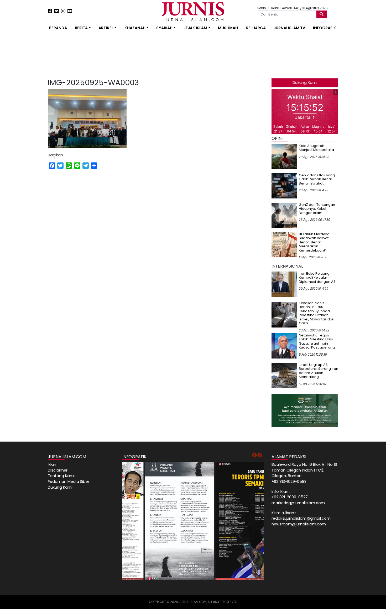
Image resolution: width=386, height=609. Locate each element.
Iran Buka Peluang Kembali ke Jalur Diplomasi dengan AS (317, 277)
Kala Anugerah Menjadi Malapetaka (316, 147)
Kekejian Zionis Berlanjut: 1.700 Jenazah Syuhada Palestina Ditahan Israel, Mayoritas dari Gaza (316, 313)
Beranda (58, 27)
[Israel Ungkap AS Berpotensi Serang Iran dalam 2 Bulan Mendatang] (284, 375)
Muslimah (228, 27)
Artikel (105, 27)
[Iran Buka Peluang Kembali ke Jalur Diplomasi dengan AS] (284, 283)
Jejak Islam (195, 27)
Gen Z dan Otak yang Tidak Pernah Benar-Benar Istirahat (317, 179)
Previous (254, 455)
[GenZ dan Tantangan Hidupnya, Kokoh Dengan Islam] (284, 215)
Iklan (52, 464)
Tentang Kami (61, 475)
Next (259, 455)
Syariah (164, 27)
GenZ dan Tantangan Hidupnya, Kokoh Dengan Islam (317, 208)
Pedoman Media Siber (68, 481)
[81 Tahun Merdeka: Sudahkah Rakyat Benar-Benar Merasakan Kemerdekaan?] (284, 244)
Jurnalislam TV (289, 27)
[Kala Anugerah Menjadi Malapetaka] (284, 156)
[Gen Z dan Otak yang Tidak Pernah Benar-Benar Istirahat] (284, 185)
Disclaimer (57, 470)
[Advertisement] (31, 97)
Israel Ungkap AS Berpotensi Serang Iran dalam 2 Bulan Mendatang (318, 371)
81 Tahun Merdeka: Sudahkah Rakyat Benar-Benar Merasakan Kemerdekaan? (314, 242)
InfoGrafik (324, 27)
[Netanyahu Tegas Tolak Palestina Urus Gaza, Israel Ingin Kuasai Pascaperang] (284, 345)
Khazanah (134, 27)
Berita (81, 27)
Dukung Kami (305, 82)
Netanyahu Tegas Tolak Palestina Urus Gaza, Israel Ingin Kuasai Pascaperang (317, 341)
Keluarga (256, 27)
